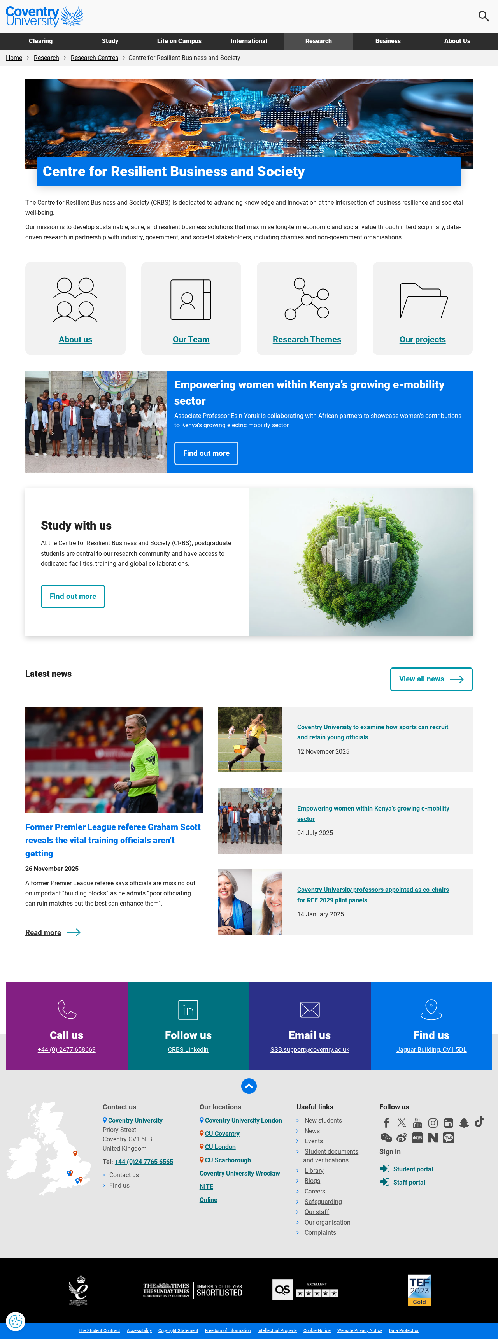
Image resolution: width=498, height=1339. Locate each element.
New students (323, 1120)
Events (314, 1141)
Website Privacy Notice (359, 1330)
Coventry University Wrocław (240, 1173)
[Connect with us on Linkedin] (449, 1125)
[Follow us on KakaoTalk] (449, 1137)
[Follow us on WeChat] (386, 1137)
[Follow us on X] (402, 1122)
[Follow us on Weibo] (402, 1137)
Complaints (320, 1232)
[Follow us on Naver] (433, 1137)
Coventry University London (243, 1120)
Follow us (188, 1041)
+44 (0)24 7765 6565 (144, 1161)
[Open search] (484, 16)
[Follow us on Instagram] (433, 1125)
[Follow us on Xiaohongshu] (417, 1137)
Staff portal (409, 1182)
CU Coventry (222, 1133)
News (312, 1131)
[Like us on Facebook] (386, 1125)
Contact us (124, 1175)
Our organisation (328, 1222)
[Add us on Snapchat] (464, 1125)
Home (14, 57)
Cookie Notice (317, 1330)
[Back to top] (249, 1086)
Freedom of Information (228, 1330)
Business (388, 41)
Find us (431, 1041)
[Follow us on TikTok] (480, 1121)
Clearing (41, 41)
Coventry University (135, 1120)
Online (208, 1200)
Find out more (206, 453)
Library (314, 1170)
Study (110, 41)
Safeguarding (323, 1202)
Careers (315, 1191)
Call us (67, 1041)
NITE (206, 1186)
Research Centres (94, 57)
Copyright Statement (178, 1330)
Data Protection (404, 1330)
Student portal (413, 1169)
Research (318, 41)
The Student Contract (99, 1330)
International (249, 41)
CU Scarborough (228, 1160)
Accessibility (139, 1330)
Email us (309, 1041)
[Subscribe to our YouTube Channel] (417, 1125)
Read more (43, 932)
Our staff (317, 1212)
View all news (421, 678)
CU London (220, 1147)
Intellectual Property (277, 1330)
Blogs (312, 1181)
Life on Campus (179, 41)
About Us (457, 41)
